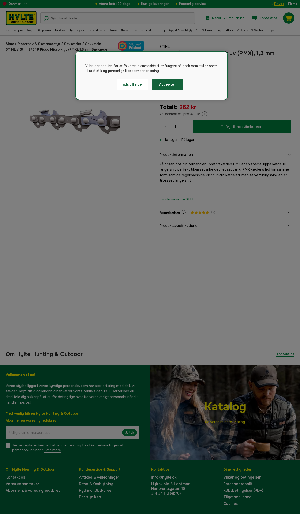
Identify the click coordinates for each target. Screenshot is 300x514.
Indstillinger (132, 84)
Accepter (167, 84)
